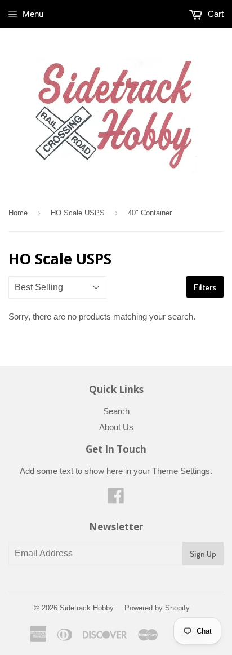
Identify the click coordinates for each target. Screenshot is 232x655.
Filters (205, 287)
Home (18, 213)
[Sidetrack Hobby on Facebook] (116, 499)
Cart (215, 14)
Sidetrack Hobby (87, 608)
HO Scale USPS (78, 213)
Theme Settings (181, 471)
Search (116, 411)
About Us (116, 427)
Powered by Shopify (157, 608)
